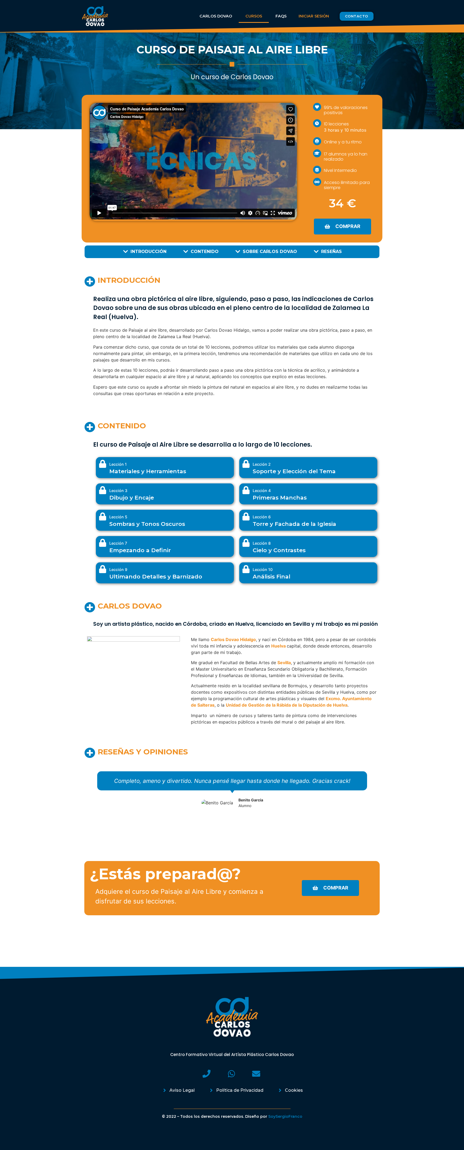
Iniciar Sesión (314, 16)
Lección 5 (118, 517)
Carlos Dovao (216, 16)
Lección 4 (262, 490)
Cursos (253, 16)
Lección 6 (262, 517)
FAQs (281, 16)
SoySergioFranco (285, 1116)
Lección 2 (262, 464)
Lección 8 (262, 543)
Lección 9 (118, 569)
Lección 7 (118, 543)
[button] (357, 16)
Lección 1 (118, 464)
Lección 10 (263, 569)
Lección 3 (118, 490)
